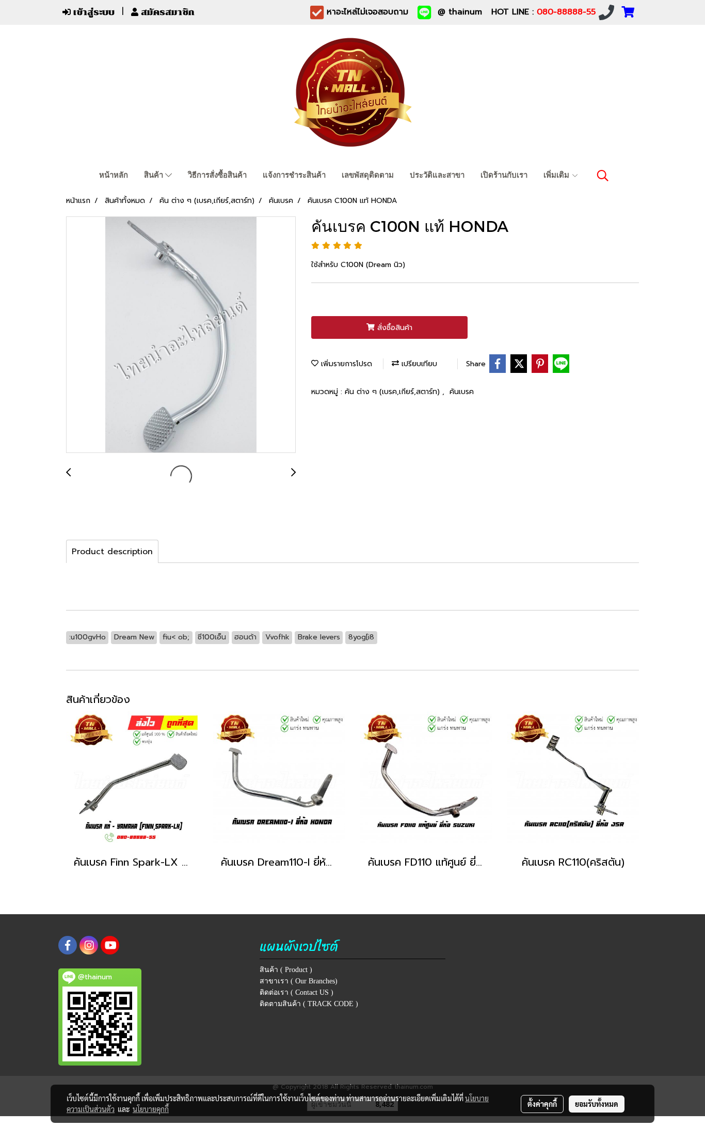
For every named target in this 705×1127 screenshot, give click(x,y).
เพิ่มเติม (557, 175)
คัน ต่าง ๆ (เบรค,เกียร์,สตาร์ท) (393, 391)
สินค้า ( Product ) (286, 970)
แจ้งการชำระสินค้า (294, 175)
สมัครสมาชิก (166, 12)
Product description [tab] (112, 551)
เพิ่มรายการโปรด (345, 363)
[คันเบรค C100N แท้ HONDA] (181, 335)
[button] (602, 175)
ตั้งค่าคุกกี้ (542, 1103)
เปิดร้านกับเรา (503, 175)
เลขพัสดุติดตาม (368, 175)
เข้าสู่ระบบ (93, 12)
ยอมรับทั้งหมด (596, 1103)
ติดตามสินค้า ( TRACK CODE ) (309, 1004)
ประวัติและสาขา (437, 175)
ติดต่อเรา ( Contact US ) (296, 992)
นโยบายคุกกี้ (151, 1109)
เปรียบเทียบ (418, 363)
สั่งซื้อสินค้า (393, 327)
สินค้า (154, 175)
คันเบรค (462, 391)
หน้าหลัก (113, 175)
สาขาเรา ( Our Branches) (299, 981)
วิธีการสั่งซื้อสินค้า (217, 175)
